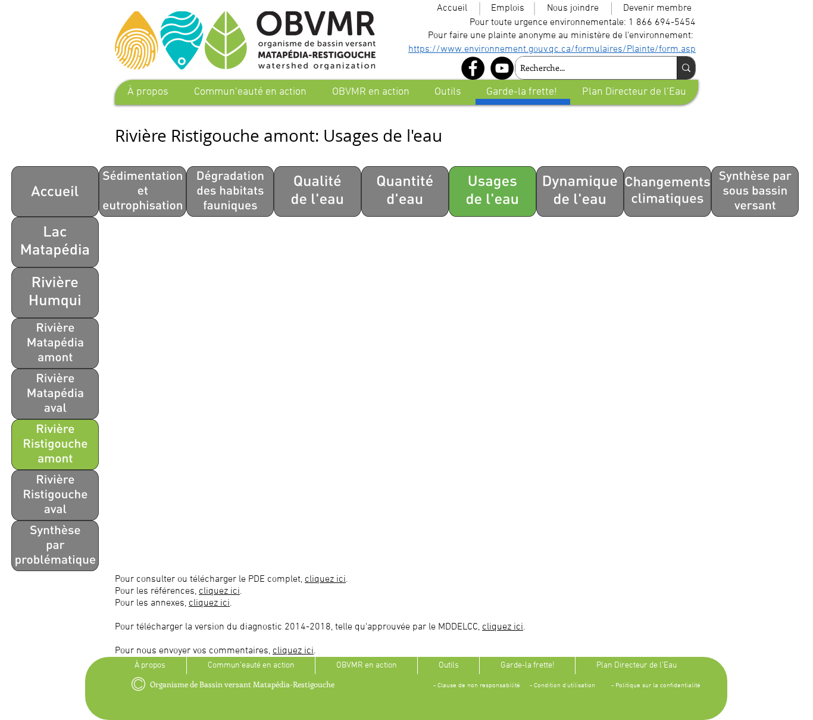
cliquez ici (325, 579)
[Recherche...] (686, 68)
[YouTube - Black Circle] (502, 68)
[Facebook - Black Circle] (472, 68)
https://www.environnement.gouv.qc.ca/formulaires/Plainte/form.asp (552, 49)
